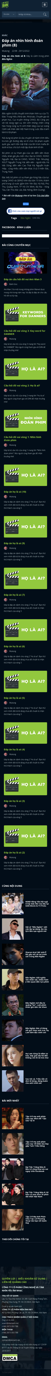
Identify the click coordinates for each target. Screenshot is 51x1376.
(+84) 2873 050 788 (10, 1326)
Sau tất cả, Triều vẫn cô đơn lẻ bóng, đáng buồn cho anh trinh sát (37, 1081)
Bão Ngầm (26, 218)
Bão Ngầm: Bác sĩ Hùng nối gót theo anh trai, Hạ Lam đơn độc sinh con (37, 1030)
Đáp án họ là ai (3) (14, 801)
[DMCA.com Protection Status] (10, 1357)
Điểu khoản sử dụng (31, 1278)
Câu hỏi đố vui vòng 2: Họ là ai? (22, 385)
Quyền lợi (8, 1278)
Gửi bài (26, 204)
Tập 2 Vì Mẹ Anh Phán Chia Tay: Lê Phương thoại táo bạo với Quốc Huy (36, 1219)
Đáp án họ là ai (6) (14, 646)
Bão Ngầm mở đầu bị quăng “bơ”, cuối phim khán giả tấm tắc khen (36, 1005)
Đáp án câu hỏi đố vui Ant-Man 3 (22, 279)
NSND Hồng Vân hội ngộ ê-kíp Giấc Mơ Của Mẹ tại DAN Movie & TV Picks (37, 903)
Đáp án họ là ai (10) (15, 491)
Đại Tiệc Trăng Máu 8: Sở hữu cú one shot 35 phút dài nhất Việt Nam (37, 1194)
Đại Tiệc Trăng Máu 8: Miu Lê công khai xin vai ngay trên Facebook (37, 1169)
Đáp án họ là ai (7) (14, 594)
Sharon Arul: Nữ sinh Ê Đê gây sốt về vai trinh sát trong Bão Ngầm (36, 954)
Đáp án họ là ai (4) (14, 749)
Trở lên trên (7, 1372)
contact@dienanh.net (11, 1340)
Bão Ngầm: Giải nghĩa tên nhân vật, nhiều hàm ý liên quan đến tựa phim (37, 979)
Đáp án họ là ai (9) (14, 543)
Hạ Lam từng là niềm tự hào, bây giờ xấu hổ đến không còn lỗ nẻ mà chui (37, 1055)
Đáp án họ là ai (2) (14, 852)
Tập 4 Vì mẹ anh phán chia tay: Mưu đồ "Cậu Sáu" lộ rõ (36, 1118)
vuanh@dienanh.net (10, 1323)
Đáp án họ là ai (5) (14, 697)
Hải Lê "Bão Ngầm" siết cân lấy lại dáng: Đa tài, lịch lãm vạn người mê (36, 929)
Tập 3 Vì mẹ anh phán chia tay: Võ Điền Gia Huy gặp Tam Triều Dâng (37, 1143)
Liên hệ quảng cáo (14, 1282)
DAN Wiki (36, 218)
